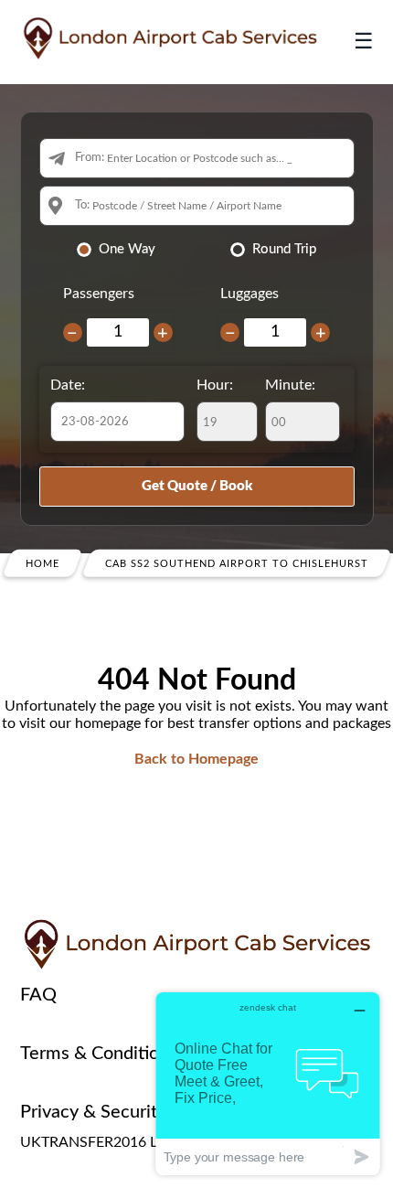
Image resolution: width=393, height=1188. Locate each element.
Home (42, 564)
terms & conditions (98, 1053)
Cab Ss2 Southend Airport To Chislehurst (236, 564)
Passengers (98, 293)
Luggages (249, 293)
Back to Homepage (196, 759)
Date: (67, 385)
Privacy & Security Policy (119, 1112)
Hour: (214, 385)
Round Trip (284, 249)
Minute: (290, 385)
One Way (127, 249)
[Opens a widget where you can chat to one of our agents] (268, 1083)
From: (89, 158)
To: (82, 205)
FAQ (38, 995)
